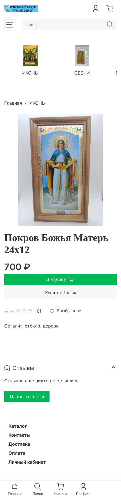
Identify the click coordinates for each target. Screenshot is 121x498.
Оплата (16, 453)
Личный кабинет (27, 462)
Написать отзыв (27, 396)
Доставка (19, 444)
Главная (13, 103)
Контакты (19, 435)
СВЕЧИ (82, 72)
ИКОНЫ (30, 72)
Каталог (17, 426)
